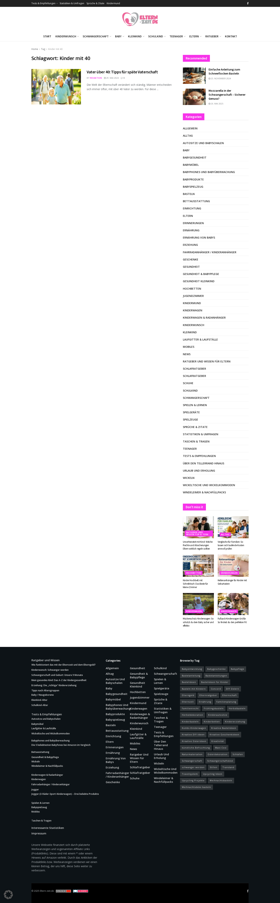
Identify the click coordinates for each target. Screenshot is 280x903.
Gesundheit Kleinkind (198, 281)
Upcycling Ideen (212, 773)
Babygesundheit (194, 157)
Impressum (38, 833)
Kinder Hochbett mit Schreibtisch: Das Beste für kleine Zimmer (195, 584)
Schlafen (238, 754)
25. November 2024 (220, 78)
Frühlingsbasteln (214, 708)
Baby (118, 36)
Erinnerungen (193, 223)
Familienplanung (226, 701)
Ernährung (191, 230)
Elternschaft (229, 695)
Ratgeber (211, 36)
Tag (43, 49)
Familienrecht (190, 708)
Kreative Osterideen (194, 741)
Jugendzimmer (193, 296)
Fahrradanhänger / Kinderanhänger (209, 252)
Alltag (188, 135)
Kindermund (113, 3)
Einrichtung (192, 208)
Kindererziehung (235, 721)
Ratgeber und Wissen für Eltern (206, 361)
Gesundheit (191, 266)
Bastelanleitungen (216, 675)
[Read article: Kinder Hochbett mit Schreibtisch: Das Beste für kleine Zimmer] (198, 565)
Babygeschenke (216, 668)
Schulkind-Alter (39, 705)
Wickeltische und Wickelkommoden (209, 485)
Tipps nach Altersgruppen (45, 690)
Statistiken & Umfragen (72, 3)
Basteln (189, 194)
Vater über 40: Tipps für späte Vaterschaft (122, 72)
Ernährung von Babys (199, 237)
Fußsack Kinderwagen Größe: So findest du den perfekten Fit (232, 620)
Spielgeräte (191, 412)
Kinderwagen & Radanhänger (204, 317)
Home (34, 49)
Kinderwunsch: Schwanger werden (50, 669)
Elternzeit (188, 701)
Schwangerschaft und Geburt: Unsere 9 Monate (57, 675)
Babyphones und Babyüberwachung (209, 172)
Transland (228, 767)
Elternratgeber (208, 695)
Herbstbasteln (237, 708)
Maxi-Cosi (220, 747)
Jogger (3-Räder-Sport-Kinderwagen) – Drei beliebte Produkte (65, 794)
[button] (8, 894)
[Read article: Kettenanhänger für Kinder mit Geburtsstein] (233, 565)
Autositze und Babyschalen (203, 143)
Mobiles (188, 347)
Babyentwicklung (192, 668)
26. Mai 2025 (216, 103)
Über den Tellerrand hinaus (203, 463)
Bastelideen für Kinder (214, 682)
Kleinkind (135, 36)
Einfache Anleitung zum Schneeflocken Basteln (224, 71)
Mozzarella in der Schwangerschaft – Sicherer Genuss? (227, 94)
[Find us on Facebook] (248, 3)
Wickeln (188, 478)
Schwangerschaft (96, 36)
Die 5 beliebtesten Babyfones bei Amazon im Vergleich (60, 745)
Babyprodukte (193, 179)
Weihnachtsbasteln (221, 780)
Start (47, 36)
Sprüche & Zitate (95, 3)
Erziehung (190, 245)
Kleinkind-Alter (39, 700)
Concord (216, 688)
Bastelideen (189, 682)
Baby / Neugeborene (42, 694)
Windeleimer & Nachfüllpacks (204, 492)
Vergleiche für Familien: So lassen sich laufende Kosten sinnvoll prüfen (231, 545)
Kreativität (217, 741)
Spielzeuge (190, 419)
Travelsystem (190, 773)
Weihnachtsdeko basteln (196, 787)
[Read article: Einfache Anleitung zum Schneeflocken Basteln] (194, 75)
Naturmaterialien (192, 754)
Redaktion (96, 77)
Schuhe (188, 383)
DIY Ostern (232, 688)
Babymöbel (191, 165)
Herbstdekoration (192, 714)
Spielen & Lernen (195, 405)
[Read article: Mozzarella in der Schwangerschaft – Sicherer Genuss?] (194, 97)
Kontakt (231, 36)
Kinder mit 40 (55, 49)
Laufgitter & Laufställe (200, 339)
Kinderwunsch (65, 36)
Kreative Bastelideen (223, 728)
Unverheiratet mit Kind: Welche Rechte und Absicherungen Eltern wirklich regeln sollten (198, 545)
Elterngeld (188, 695)
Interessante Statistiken (47, 828)
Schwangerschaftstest (220, 760)
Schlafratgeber (194, 368)
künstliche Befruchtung (196, 747)
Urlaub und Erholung (199, 470)
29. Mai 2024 (112, 77)
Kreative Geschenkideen (224, 734)
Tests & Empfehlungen (43, 3)
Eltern (194, 36)
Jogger (35, 789)
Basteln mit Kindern (194, 688)
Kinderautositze (217, 714)
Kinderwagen (192, 310)
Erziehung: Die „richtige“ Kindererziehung (54, 685)
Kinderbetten (212, 721)
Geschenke (190, 259)
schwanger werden (193, 767)
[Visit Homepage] (140, 19)
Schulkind (155, 36)
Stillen (213, 767)
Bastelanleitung (191, 675)
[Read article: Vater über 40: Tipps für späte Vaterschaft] (56, 86)
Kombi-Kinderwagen (194, 728)
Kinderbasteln (190, 721)
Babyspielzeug (193, 186)
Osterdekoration (217, 754)
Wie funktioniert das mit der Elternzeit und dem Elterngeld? (63, 664)
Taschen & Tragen (196, 441)
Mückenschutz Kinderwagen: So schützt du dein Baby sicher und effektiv (198, 622)
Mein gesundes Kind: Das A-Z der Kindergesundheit (58, 680)
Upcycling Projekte (193, 780)
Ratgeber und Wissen (45, 660)
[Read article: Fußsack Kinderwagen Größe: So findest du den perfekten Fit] (233, 604)
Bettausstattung (196, 201)
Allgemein (190, 128)
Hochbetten (192, 288)
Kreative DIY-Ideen (193, 734)
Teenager (176, 36)
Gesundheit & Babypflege (201, 274)
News (186, 354)
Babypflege (237, 668)
